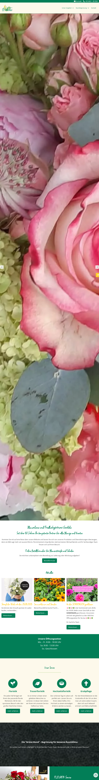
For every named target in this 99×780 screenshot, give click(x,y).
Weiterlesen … (7, 615)
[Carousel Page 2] (49, 519)
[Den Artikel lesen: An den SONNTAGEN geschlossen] (82, 589)
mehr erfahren (13, 711)
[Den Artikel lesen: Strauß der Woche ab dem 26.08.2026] (16, 589)
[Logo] (7, 8)
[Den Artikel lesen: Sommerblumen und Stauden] (49, 589)
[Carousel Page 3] (50, 519)
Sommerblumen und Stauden (45, 604)
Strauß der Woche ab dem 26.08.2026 (16, 604)
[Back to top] (95, 775)
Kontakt (79, 1)
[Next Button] (97, 267)
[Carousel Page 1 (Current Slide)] (48, 519)
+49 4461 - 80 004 (91, 1)
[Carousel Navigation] (49, 267)
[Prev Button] (2, 267)
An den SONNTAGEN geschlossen (80, 604)
